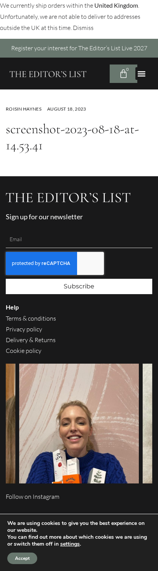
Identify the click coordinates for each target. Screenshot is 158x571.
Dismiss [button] (83, 27)
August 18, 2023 (66, 109)
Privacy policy (24, 329)
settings (70, 544)
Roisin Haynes (23, 109)
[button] (141, 73)
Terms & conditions (31, 318)
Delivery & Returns (31, 340)
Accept (22, 558)
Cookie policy (23, 350)
